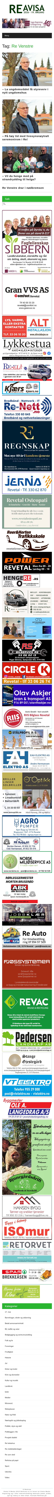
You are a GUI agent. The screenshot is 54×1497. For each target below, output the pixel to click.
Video (7, 1477)
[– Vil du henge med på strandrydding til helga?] (27, 172)
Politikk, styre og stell (13, 1426)
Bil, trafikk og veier (12, 1329)
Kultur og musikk (11, 1380)
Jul (6, 1363)
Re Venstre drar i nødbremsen (23, 187)
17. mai (8, 1312)
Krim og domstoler (12, 1375)
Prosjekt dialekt (11, 1437)
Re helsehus (10, 1443)
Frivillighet (9, 1352)
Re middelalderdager (13, 1449)
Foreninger (9, 1346)
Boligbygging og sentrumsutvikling (18, 1335)
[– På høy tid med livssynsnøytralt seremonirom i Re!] (27, 132)
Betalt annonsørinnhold (14, 1323)
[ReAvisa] (27, 13)
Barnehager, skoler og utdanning (18, 1318)
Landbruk (8, 1386)
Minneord (8, 1403)
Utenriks (8, 1472)
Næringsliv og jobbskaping (15, 1420)
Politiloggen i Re (11, 1432)
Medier (7, 1398)
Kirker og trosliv (11, 1369)
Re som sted (10, 1455)
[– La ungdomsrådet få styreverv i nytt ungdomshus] (27, 85)
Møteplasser (10, 1409)
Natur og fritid (10, 1415)
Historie (8, 1358)
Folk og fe (9, 1340)
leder (7, 1392)
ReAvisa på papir (11, 1460)
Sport (7, 1466)
